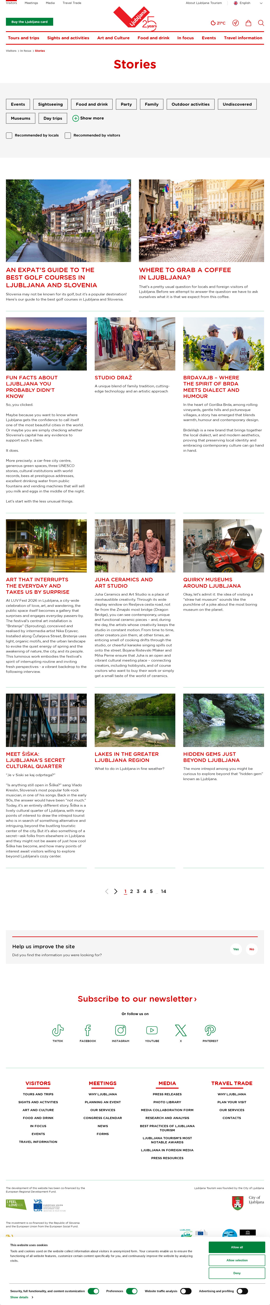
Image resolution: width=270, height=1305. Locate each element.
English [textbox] (245, 3)
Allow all (237, 1247)
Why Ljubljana (103, 1094)
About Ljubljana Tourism (204, 3)
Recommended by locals (37, 135)
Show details (19, 1297)
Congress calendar (102, 1118)
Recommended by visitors (97, 135)
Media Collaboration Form (167, 1110)
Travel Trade (72, 3)
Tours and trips (23, 37)
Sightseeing (50, 104)
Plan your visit (231, 1102)
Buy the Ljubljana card (29, 22)
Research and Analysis (167, 1118)
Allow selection (237, 1260)
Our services (102, 1110)
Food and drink (153, 37)
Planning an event (103, 1102)
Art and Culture (113, 37)
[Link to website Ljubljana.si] (248, 1203)
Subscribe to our (135, 998)
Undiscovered (237, 104)
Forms (103, 1134)
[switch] (131, 1291)
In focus (185, 37)
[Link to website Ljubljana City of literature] (239, 1236)
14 (163, 891)
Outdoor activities (191, 104)
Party (126, 104)
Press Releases (167, 1094)
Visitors (11, 3)
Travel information (243, 37)
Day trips (52, 118)
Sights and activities (68, 37)
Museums (20, 118)
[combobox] (249, 3)
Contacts (232, 1118)
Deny (237, 1273)
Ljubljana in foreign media (167, 1150)
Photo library (167, 1102)
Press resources (167, 1158)
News (103, 1126)
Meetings (31, 3)
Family (152, 104)
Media (50, 3)
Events (209, 37)
